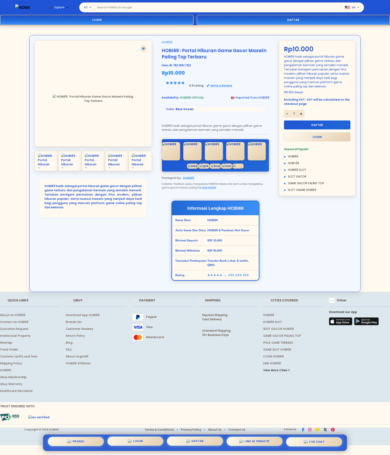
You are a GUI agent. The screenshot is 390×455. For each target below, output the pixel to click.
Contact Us (236, 430)
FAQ (69, 349)
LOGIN (97, 20)
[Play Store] (366, 322)
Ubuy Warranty (11, 384)
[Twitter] (325, 430)
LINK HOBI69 (272, 363)
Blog (69, 343)
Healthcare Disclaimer (16, 391)
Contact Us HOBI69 (14, 322)
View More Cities (275, 370)
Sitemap (6, 343)
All (85, 7)
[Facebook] (303, 430)
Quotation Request (14, 329)
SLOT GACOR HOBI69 (278, 329)
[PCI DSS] (9, 417)
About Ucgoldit (77, 356)
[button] (143, 48)
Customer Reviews (79, 329)
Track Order (9, 349)
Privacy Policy (191, 430)
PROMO (78, 443)
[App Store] (341, 322)
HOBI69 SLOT (272, 322)
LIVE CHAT (317, 441)
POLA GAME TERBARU (278, 343)
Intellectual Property (15, 336)
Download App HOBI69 (83, 315)
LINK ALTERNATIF (257, 442)
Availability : (171, 98)
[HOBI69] (22, 7)
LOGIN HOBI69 (273, 356)
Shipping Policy (11, 363)
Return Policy (75, 336)
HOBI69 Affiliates (78, 363)
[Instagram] (310, 430)
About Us (215, 430)
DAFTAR (317, 125)
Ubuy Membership (13, 377)
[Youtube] (317, 430)
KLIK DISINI (209, 187)
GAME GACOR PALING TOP (282, 336)
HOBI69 (167, 42)
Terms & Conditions (159, 430)
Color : (180, 109)
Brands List (74, 322)
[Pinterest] (332, 430)
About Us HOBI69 (12, 315)
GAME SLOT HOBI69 (277, 349)
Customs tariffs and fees (18, 356)
